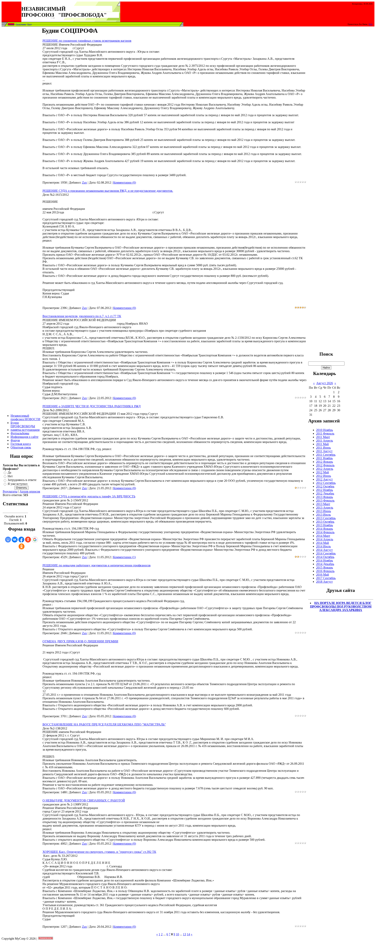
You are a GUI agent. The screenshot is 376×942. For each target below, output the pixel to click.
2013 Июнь (323, 511)
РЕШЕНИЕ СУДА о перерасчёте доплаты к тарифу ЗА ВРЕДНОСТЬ (88, 496)
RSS (370, 24)
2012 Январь (324, 461)
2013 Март (323, 504)
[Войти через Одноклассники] (21, 546)
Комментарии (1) (124, 557)
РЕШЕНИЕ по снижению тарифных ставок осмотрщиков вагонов (86, 40)
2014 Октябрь (325, 557)
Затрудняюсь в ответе (22, 480)
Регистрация (21, 24)
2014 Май (322, 542)
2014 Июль (323, 546)
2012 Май (322, 472)
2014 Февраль (325, 532)
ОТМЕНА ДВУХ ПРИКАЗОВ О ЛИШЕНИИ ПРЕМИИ (80, 641)
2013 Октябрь (325, 521)
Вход (29, 24)
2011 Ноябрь (324, 458)
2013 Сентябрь (326, 518)
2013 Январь (324, 497)
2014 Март (323, 535)
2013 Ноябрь (324, 525)
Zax (84, 182)
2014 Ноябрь (324, 560)
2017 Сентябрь (326, 578)
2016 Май (322, 574)
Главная (11, 24)
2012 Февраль (325, 465)
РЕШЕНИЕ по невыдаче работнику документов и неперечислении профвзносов (96, 565)
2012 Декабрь (325, 493)
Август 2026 (324, 383)
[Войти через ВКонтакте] (15, 540)
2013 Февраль (325, 500)
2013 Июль (323, 514)
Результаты (10, 491)
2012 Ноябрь (324, 490)
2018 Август (324, 581)
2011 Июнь (323, 447)
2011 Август (324, 451)
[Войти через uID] (8, 540)
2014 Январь (324, 528)
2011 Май (322, 444)
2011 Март (323, 437)
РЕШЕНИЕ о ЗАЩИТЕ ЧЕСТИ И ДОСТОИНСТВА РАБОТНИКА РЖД (91, 406)
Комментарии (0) (124, 182)
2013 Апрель (324, 507)
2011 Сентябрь (325, 454)
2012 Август (324, 479)
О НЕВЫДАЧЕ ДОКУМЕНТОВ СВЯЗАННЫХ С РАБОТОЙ (83, 800)
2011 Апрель (324, 440)
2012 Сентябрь (326, 483)
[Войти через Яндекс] (28, 540)
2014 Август (324, 550)
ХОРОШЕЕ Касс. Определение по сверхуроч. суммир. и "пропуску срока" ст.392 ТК (99, 851)
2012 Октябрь (325, 486)
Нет (10, 476)
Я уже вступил (17, 483)
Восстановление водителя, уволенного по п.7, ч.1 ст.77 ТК (81, 316)
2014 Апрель (324, 539)
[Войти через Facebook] (21, 540)
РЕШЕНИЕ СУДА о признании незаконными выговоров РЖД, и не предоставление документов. (107, 190)
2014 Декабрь (325, 564)
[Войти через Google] (35, 539)
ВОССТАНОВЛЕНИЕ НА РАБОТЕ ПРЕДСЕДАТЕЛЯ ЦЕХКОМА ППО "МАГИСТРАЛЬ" (104, 724)
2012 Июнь (323, 475)
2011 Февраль (325, 433)
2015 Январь (324, 567)
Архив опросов (30, 491)
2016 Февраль (325, 571)
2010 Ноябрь (324, 430)
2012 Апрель (324, 468)
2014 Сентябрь (326, 553)
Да (9, 472)
